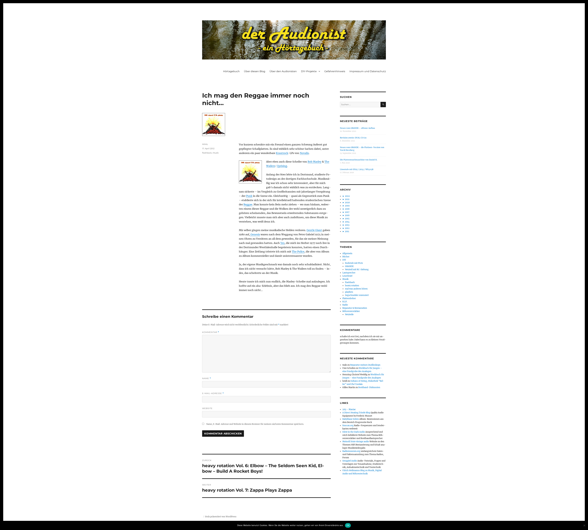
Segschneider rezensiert (357, 295)
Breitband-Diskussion (369, 387)
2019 (347, 205)
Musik (216, 153)
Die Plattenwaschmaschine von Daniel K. (358, 160)
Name (206, 378)
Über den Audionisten (283, 71)
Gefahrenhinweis (334, 71)
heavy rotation (352, 285)
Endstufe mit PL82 (354, 263)
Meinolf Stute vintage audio (355, 441)
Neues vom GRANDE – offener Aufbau (357, 128)
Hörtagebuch (231, 71)
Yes (282, 243)
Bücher (345, 256)
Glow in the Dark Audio (353, 432)
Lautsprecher (348, 272)
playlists (349, 292)
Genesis (255, 234)
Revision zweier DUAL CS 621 (353, 138)
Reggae (247, 204)
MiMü (205, 144)
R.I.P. (344, 301)
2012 (347, 228)
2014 (347, 222)
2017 (347, 212)
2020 (347, 202)
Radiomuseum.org (351, 451)
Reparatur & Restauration (354, 308)
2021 (347, 199)
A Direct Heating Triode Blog (356, 412)
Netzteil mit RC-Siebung (357, 269)
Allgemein (347, 253)
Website (207, 408)
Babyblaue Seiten (350, 419)
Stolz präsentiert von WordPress (220, 516)
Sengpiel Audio (349, 461)
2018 (347, 209)
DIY (344, 260)
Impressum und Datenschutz (367, 71)
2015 (347, 218)
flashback (207, 153)
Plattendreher (349, 298)
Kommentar (210, 332)
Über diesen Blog (254, 71)
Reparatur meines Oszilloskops (365, 365)
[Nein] (584, 525)
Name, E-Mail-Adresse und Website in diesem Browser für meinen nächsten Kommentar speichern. (255, 424)
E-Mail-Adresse (213, 393)
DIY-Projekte (309, 71)
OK (348, 525)
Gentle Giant (314, 230)
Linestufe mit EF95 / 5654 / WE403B (356, 169)
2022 (347, 196)
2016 (347, 215)
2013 (347, 225)
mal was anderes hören (356, 288)
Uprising (282, 165)
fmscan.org (348, 425)
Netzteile (349, 314)
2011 (347, 231)
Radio (345, 305)
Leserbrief (347, 276)
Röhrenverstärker (351, 311)
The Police (298, 251)
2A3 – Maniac (349, 409)
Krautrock (282, 153)
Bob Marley (314, 161)
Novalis (304, 153)
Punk (249, 195)
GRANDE (349, 266)
